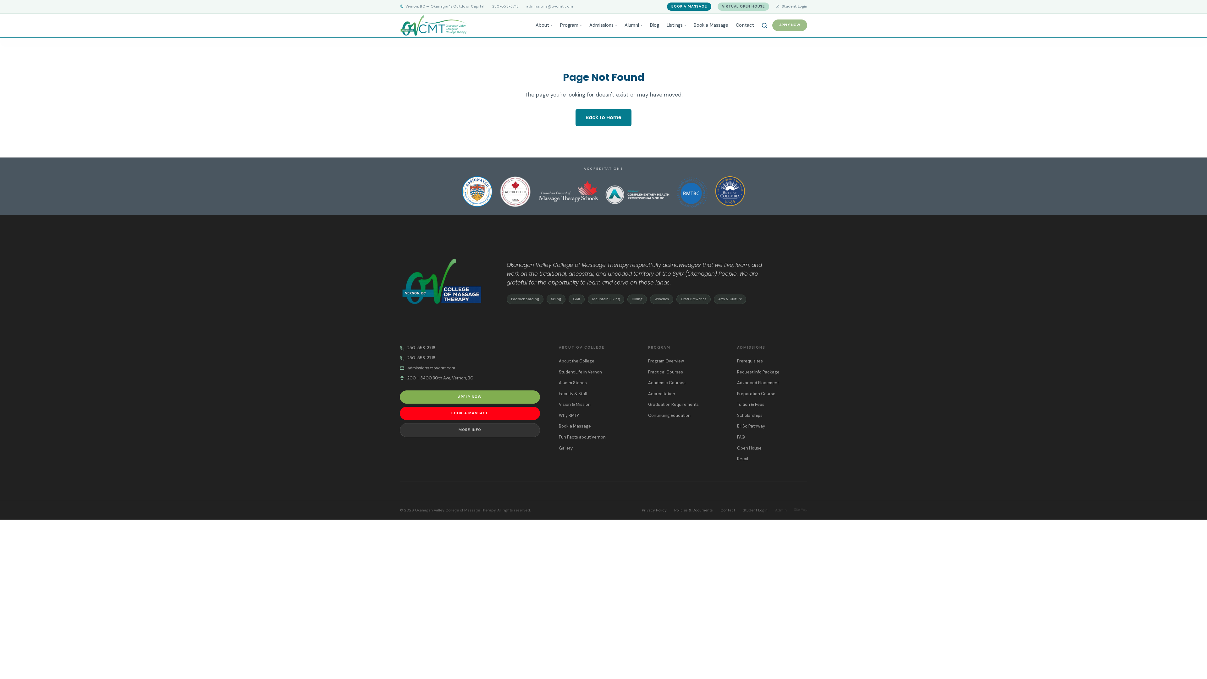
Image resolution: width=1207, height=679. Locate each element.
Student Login (794, 6)
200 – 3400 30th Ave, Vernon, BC (440, 378)
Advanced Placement (758, 382)
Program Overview (666, 361)
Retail (742, 458)
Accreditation (661, 393)
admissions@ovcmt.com (549, 6)
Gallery (566, 448)
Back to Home (603, 117)
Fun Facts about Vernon (582, 437)
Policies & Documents (693, 510)
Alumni (632, 25)
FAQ (741, 437)
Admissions (601, 25)
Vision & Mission (575, 404)
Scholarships (750, 415)
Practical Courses (665, 372)
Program (569, 25)
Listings (675, 25)
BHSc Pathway (751, 426)
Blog (654, 25)
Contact (745, 25)
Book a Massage (689, 6)
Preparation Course (756, 393)
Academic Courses (667, 382)
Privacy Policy (654, 510)
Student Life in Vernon (580, 372)
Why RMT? (569, 415)
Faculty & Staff (573, 393)
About (542, 25)
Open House (749, 448)
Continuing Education (669, 415)
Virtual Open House (743, 6)
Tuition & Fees (750, 404)
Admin (781, 510)
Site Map (800, 510)
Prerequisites (750, 361)
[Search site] (764, 25)
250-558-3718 (505, 6)
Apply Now (789, 25)
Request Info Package (758, 372)
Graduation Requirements (673, 404)
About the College (576, 361)
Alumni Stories (573, 382)
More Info (470, 430)
